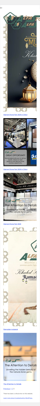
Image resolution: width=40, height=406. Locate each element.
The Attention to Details (12, 384)
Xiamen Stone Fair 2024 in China (15, 115)
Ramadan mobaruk (10, 329)
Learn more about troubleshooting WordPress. (18, 398)
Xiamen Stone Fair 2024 (12, 224)
